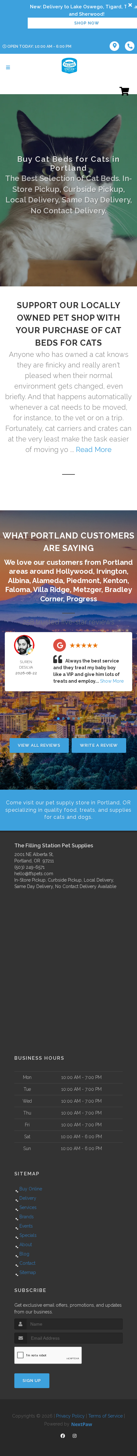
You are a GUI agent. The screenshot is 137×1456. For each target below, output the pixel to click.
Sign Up (32, 1380)
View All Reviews (39, 745)
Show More (112, 681)
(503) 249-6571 (29, 867)
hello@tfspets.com (33, 873)
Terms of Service (105, 1416)
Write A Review (99, 745)
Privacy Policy (70, 1416)
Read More (94, 449)
